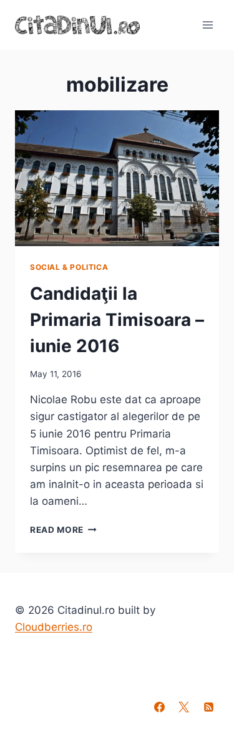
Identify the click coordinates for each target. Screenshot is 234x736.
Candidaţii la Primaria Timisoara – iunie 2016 (117, 319)
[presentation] (117, 178)
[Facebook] (159, 706)
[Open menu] (207, 24)
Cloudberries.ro (53, 627)
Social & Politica (69, 267)
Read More (63, 530)
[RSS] (208, 706)
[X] (184, 706)
